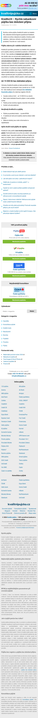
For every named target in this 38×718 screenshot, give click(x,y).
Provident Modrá (6, 443)
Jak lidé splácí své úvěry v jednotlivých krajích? (17, 178)
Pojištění (5, 338)
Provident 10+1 (23, 439)
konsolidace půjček (28, 699)
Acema (3, 390)
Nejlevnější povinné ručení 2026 (13, 354)
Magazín (7, 511)
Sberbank (22, 453)
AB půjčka (22, 386)
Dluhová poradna (19, 513)
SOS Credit (4, 460)
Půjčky (5, 345)
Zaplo (21, 467)
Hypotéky (6, 321)
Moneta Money (6, 436)
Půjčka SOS (5, 446)
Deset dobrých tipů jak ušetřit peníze (14, 171)
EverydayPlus (23, 414)
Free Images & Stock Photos (12, 359)
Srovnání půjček (7, 509)
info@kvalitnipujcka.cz (19, 376)
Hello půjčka (5, 425)
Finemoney (22, 421)
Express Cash (5, 418)
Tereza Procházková (14, 148)
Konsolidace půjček (9, 324)
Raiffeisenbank (23, 450)
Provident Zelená (24, 443)
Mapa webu (32, 513)
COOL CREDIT (23, 400)
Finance (5, 364)
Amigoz (21, 393)
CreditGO (4, 404)
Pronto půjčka (5, 439)
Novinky (5, 335)
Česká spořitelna (24, 397)
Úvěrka (21, 464)
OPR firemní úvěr (24, 436)
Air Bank (21, 390)
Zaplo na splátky (6, 471)
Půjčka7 (3, 450)
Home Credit (23, 425)
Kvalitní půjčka (12, 517)
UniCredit (4, 464)
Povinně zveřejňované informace (25, 527)
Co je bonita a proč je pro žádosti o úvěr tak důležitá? (19, 175)
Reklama (22, 511)
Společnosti (32, 509)
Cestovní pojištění (8, 361)
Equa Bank (4, 414)
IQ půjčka (4, 428)
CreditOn (21, 404)
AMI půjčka (4, 393)
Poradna (5, 342)
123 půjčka (4, 386)
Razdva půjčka (6, 453)
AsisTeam (4, 397)
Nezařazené (6, 331)
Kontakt (15, 511)
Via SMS (4, 467)
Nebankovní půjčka (9, 357)
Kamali (21, 428)
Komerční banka (6, 432)
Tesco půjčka (23, 460)
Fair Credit (22, 418)
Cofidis (3, 400)
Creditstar (4, 411)
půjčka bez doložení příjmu (29, 670)
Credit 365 (22, 407)
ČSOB (21, 411)
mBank (21, 432)
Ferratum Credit (6, 421)
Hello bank (4, 487)
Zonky (21, 471)
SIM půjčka (4, 457)
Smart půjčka (23, 457)
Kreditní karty (7, 328)
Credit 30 (4, 407)
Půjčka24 (22, 446)
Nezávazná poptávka (19, 241)
